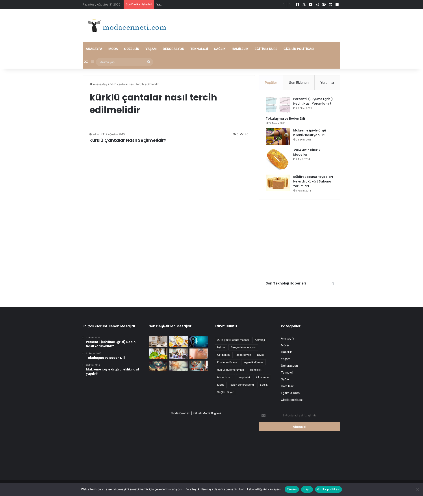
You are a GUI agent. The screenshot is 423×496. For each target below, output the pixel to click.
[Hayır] (417, 489)
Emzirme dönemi (227, 362)
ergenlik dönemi (253, 362)
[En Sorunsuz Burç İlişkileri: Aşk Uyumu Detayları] (158, 366)
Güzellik (131, 49)
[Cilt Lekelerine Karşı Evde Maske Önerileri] (178, 341)
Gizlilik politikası (299, 49)
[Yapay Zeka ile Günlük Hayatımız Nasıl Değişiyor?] (198, 341)
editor (96, 134)
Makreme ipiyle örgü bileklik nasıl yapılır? (309, 132)
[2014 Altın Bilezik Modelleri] (278, 159)
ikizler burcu (224, 377)
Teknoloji (199, 49)
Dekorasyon (173, 49)
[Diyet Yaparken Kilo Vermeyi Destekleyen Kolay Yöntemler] (158, 353)
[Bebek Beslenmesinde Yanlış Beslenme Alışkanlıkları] (198, 353)
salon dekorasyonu (242, 384)
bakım (221, 347)
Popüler (271, 82)
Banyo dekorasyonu (243, 347)
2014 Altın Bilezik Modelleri (306, 152)
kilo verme (262, 377)
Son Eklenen (299, 82)
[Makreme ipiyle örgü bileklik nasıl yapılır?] (278, 136)
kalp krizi (244, 377)
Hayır (307, 489)
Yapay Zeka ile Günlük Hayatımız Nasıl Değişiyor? (189, 4)
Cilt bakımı (223, 354)
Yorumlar (327, 82)
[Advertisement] (299, 237)
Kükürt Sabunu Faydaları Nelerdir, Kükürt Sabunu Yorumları (313, 181)
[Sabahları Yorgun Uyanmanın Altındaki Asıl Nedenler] (178, 366)
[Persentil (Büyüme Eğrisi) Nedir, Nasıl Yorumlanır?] (278, 105)
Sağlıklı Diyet (225, 392)
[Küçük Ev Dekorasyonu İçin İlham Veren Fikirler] (158, 341)
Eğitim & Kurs (266, 49)
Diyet (260, 354)
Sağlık (220, 49)
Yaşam (151, 49)
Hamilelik (240, 49)
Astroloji (260, 339)
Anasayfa (94, 49)
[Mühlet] (126, 25)
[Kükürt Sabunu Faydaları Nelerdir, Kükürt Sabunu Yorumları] (278, 183)
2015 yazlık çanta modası (233, 339)
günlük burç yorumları (230, 369)
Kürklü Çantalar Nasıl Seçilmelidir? (127, 140)
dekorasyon (243, 354)
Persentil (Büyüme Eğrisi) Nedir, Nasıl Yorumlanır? (313, 101)
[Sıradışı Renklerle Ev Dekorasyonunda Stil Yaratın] (198, 366)
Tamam (292, 489)
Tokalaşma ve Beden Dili (285, 118)
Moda (113, 49)
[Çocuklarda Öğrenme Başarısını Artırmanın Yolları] (178, 353)
